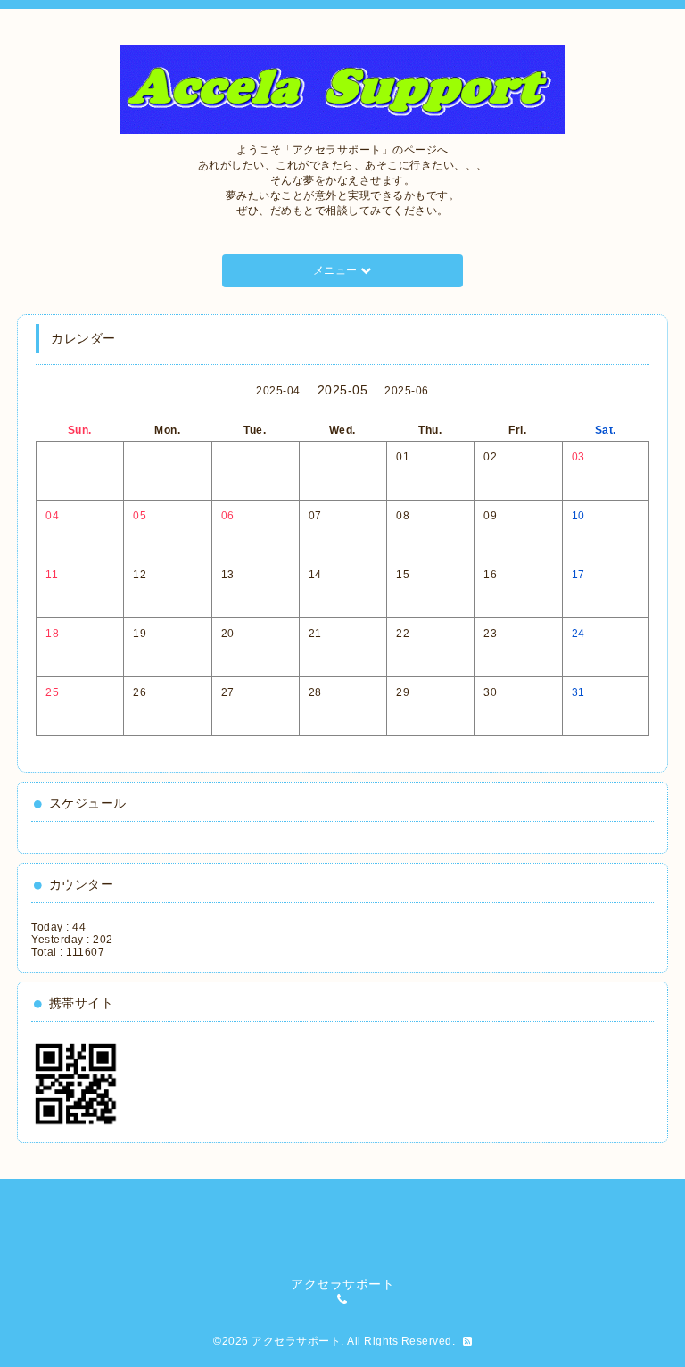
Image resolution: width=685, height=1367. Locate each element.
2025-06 (406, 391)
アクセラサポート (296, 1341)
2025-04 (278, 391)
